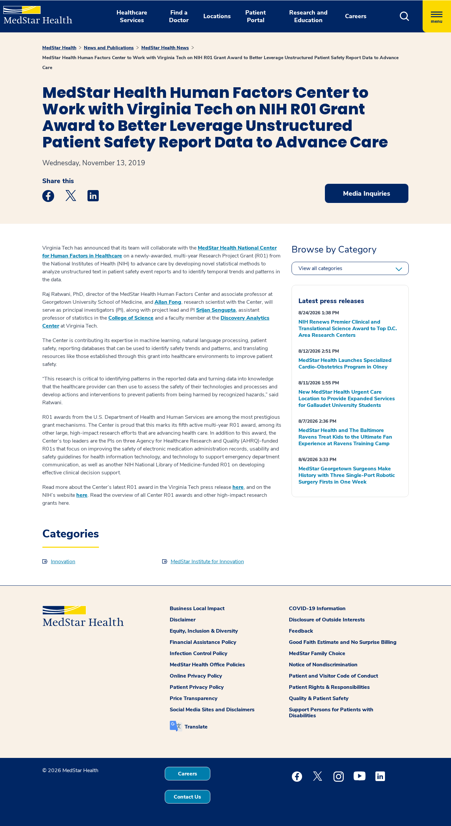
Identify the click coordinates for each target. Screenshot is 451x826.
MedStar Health (59, 48)
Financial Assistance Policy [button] (203, 642)
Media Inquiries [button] (366, 193)
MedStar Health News (165, 48)
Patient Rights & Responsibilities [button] (329, 687)
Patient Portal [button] (255, 16)
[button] (405, 16)
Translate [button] (196, 726)
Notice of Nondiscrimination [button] (323, 664)
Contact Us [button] (187, 797)
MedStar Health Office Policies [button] (207, 664)
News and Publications (109, 48)
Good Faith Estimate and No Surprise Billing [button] (343, 642)
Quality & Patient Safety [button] (319, 698)
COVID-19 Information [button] (317, 608)
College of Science (131, 318)
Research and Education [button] (308, 16)
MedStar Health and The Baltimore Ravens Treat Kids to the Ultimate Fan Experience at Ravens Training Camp (345, 437)
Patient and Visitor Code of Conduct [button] (333, 676)
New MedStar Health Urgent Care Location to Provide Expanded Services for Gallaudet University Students (346, 399)
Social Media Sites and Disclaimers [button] (212, 709)
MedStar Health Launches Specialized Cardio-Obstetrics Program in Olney (345, 363)
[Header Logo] (34, 11)
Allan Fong (168, 302)
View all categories (320, 268)
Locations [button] (217, 16)
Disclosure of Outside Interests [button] (327, 619)
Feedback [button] (301, 631)
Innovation (63, 561)
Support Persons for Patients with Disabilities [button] (331, 712)
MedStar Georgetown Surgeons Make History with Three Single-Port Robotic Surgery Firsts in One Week (346, 475)
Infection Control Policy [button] (198, 653)
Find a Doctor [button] (179, 16)
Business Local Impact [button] (197, 608)
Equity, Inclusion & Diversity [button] (204, 631)
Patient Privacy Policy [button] (197, 687)
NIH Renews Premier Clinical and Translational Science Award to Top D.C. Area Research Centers (347, 328)
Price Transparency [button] (194, 698)
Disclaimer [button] (182, 619)
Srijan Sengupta (216, 310)
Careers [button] (355, 16)
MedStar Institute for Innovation (207, 561)
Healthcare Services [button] (132, 16)
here (238, 487)
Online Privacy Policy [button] (196, 676)
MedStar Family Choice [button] (317, 653)
